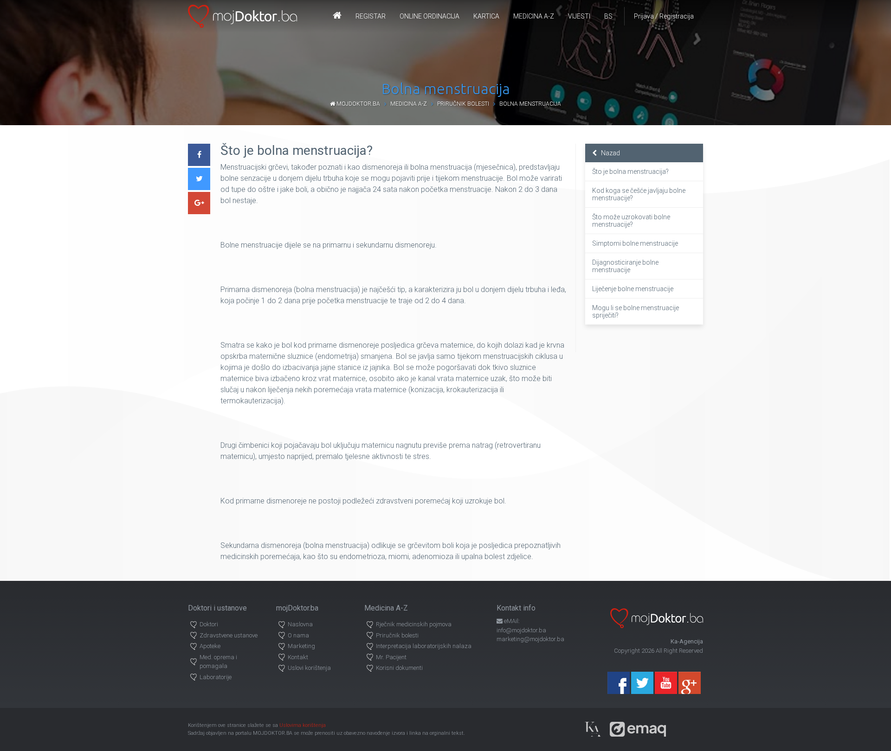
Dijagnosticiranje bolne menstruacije (625, 266)
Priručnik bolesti (463, 104)
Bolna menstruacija (530, 104)
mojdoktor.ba (357, 104)
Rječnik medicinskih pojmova (414, 624)
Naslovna (300, 624)
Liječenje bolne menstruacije (632, 289)
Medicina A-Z (533, 16)
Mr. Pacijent (391, 657)
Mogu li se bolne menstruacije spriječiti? (635, 311)
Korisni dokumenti (399, 667)
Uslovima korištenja (302, 725)
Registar (370, 16)
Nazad (608, 153)
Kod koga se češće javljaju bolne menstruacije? (638, 194)
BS (608, 16)
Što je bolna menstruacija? (630, 171)
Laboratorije (216, 677)
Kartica (486, 16)
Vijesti (579, 16)
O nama (298, 635)
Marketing (301, 646)
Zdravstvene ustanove (229, 635)
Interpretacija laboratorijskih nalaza (423, 646)
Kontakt (298, 657)
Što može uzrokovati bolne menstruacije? (631, 220)
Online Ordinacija (429, 16)
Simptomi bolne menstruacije (635, 243)
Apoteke (210, 646)
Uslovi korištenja (309, 667)
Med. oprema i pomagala (218, 662)
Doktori (209, 624)
